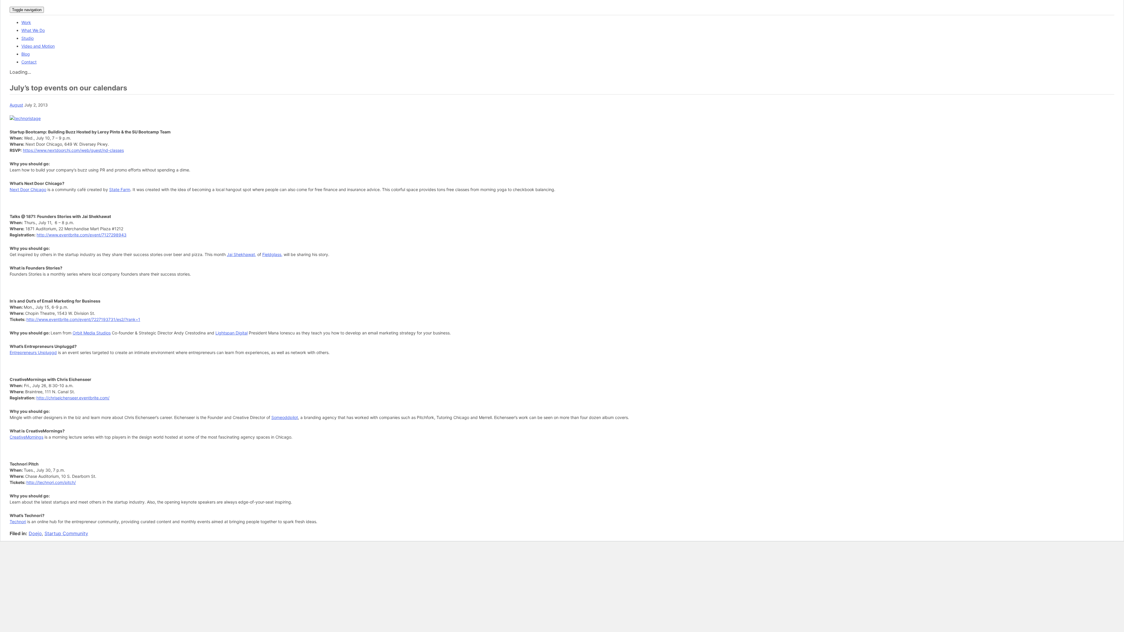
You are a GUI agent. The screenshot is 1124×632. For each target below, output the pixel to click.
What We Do (33, 30)
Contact (29, 61)
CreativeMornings (26, 436)
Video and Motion (38, 46)
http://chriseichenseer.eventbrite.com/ (72, 397)
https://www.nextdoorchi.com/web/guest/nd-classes (73, 150)
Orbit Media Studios (92, 332)
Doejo (35, 533)
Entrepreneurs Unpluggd (33, 352)
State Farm (119, 189)
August (16, 104)
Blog (25, 53)
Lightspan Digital (231, 332)
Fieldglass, (272, 254)
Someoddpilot (284, 417)
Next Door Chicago (28, 189)
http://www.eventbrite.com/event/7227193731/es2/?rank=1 (83, 319)
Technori (18, 521)
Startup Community (66, 533)
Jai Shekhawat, (241, 254)
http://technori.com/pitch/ (51, 482)
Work (26, 22)
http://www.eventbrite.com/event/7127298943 (81, 234)
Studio (27, 38)
